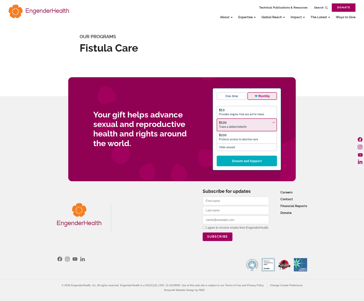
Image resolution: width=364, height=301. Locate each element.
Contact (286, 199)
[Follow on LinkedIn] (360, 161)
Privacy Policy (255, 285)
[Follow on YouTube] (360, 154)
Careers (286, 192)
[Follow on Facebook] (360, 139)
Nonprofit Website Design (179, 290)
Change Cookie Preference (286, 285)
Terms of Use (233, 285)
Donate (343, 7)
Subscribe (217, 236)
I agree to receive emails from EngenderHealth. (237, 227)
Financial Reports (293, 206)
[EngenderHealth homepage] (39, 11)
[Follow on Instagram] (360, 147)
